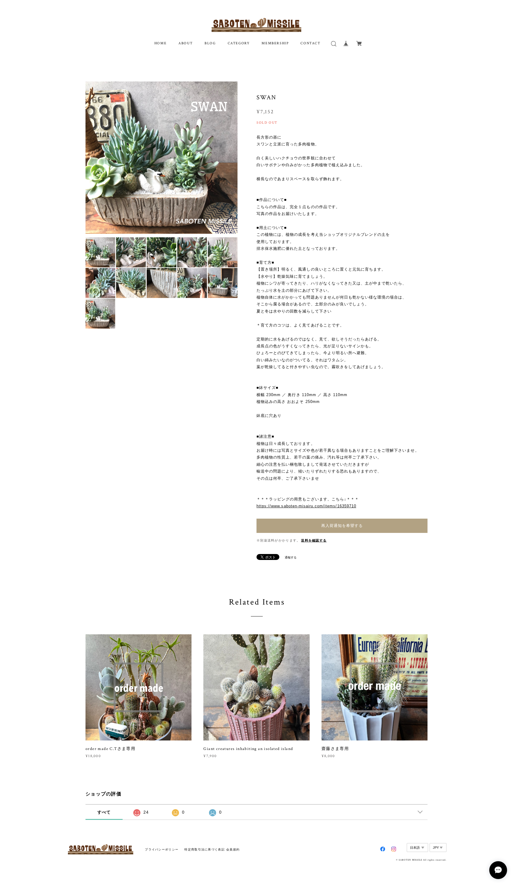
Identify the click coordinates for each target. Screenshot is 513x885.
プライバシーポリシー (161, 849)
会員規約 (233, 849)
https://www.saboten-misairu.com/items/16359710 (306, 506)
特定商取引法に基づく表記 (204, 849)
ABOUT (185, 43)
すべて (104, 812)
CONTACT (310, 43)
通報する (291, 557)
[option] (162, 157)
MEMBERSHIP (275, 43)
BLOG (210, 43)
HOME (160, 43)
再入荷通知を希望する (342, 525)
